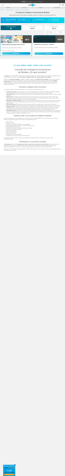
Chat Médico (40, 7)
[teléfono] (11, 4)
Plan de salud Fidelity (57, 7)
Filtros (60, 32)
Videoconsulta (24, 7)
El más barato (32, 28)
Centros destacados (11, 26)
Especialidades (8, 7)
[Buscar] (60, 4)
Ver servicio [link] (16, 53)
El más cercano (54, 28)
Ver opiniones (9, 474)
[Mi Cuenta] (3, 5)
